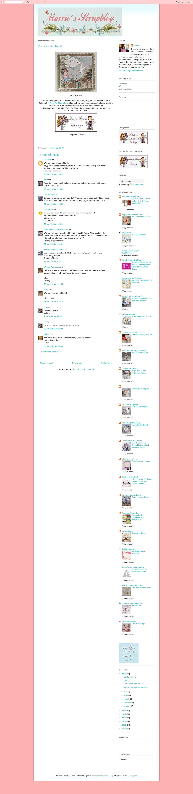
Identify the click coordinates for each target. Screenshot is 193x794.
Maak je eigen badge (125, 89)
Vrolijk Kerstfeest (138, 235)
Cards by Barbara (129, 368)
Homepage (77, 363)
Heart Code (126, 253)
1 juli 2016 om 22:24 (53, 316)
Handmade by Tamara (131, 278)
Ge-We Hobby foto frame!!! (135, 687)
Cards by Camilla (129, 332)
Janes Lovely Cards (130, 251)
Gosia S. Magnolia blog (132, 603)
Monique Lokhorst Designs (134, 350)
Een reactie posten (49, 352)
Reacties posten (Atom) (83, 369)
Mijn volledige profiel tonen (131, 71)
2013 (124, 718)
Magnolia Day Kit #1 (140, 425)
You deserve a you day (141, 461)
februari (127, 702)
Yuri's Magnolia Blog (131, 423)
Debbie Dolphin (128, 314)
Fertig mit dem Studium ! (142, 497)
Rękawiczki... (137, 605)
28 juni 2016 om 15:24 (53, 302)
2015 (124, 710)
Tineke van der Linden (54, 249)
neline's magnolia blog (132, 585)
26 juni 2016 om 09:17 (53, 174)
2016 (124, 674)
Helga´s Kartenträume (131, 495)
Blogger (133, 776)
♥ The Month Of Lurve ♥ (141, 316)
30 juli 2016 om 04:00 (53, 346)
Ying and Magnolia (130, 513)
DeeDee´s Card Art (130, 477)
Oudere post (106, 363)
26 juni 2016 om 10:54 (53, 189)
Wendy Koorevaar (52, 267)
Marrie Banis (123, 84)
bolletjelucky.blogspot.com (56, 229)
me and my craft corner (132, 296)
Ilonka (46, 289)
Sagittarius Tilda (138, 533)
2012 (124, 721)
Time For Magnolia (58, 103)
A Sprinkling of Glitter (131, 260)
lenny (46, 307)
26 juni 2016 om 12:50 (53, 204)
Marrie (136, 46)
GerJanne (48, 209)
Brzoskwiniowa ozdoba (141, 217)
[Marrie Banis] (120, 86)
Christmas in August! (140, 389)
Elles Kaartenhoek (130, 459)
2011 (124, 725)
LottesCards (49, 194)
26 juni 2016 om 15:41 (53, 224)
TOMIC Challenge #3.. (140, 407)
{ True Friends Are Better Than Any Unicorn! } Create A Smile (142, 481)
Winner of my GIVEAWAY (142, 335)
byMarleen (126, 233)
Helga (46, 334)
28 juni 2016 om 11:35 (53, 284)
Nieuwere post (46, 363)
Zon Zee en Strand (131, 684)
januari (127, 706)
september (129, 677)
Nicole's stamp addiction (133, 567)
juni (126, 681)
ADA (46, 180)
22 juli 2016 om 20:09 (53, 329)
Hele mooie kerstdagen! (141, 587)
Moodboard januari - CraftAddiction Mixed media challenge (140, 445)
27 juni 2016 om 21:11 (53, 261)
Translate (139, 184)
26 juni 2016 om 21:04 (53, 244)
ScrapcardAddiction (130, 196)
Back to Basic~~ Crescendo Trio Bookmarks (138, 517)
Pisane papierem (129, 621)
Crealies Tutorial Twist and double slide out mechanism (141, 201)
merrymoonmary (100, 776)
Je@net (47, 159)
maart (126, 699)
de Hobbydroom (129, 549)
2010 (124, 728)
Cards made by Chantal (132, 441)
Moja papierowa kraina (132, 214)
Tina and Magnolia (130, 405)
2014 (124, 714)
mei (126, 692)
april (126, 695)
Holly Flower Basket (140, 353)
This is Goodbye (138, 624)
